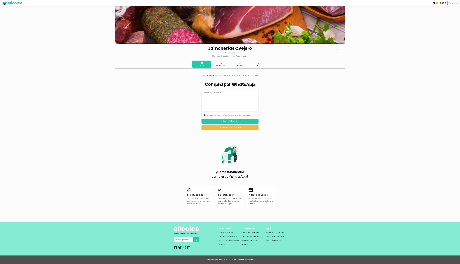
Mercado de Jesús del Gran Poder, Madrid (229, 56)
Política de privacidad (274, 236)
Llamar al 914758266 (231, 127)
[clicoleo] (2, 3)
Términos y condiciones (275, 232)
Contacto (223, 244)
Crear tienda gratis (250, 236)
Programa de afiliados (229, 240)
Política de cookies (273, 240)
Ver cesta (453, 3)
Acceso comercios (250, 240)
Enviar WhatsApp (231, 121)
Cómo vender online (250, 232)
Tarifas (245, 244)
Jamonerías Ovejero (230, 48)
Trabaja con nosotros (228, 236)
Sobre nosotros (226, 232)
